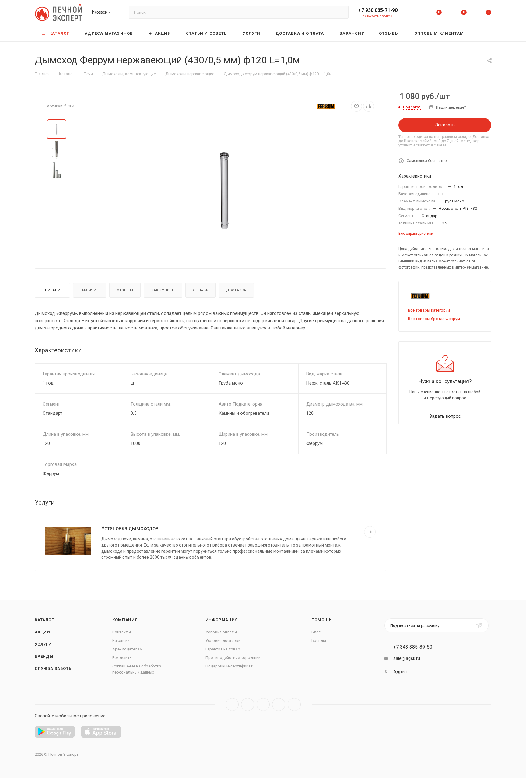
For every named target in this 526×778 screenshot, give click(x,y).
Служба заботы (53, 668)
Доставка (236, 290)
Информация (221, 620)
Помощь (321, 620)
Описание (52, 290)
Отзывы (125, 290)
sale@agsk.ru (406, 658)
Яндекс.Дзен (294, 704)
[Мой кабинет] (414, 13)
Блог (315, 632)
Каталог (44, 620)
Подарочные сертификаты (230, 666)
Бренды (44, 656)
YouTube (263, 704)
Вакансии (121, 640)
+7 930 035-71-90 (378, 10)
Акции (42, 632)
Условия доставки (222, 640)
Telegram (247, 704)
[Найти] (341, 12)
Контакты (121, 632)
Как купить (163, 290)
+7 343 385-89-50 (412, 647)
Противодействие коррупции (233, 657)
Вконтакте (232, 704)
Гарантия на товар (222, 649)
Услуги (43, 644)
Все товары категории (429, 310)
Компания (125, 620)
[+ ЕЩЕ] (481, 33)
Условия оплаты (221, 632)
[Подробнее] (370, 532)
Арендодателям (127, 649)
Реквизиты (122, 657)
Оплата (200, 290)
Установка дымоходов (130, 528)
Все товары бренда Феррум (434, 318)
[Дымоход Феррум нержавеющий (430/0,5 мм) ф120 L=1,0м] (224, 187)
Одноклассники (278, 704)
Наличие (90, 290)
